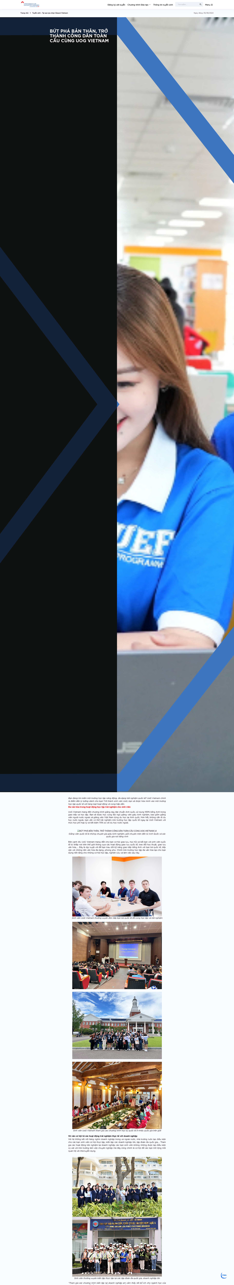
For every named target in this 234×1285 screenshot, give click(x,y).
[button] (139, 4)
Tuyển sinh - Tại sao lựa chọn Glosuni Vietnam (50, 13)
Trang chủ (24, 13)
